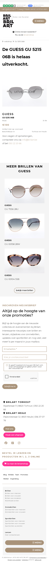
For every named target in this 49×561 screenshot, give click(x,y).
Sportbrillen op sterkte (13, 526)
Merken (6, 479)
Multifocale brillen (12, 501)
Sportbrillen (10, 518)
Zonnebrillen (10, 507)
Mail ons (9, 429)
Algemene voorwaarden (38, 557)
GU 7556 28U (11, 209)
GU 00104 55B (12, 279)
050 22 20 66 (15, 143)
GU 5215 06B (19, 41)
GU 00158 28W (12, 244)
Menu (40, 21)
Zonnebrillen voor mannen (15, 509)
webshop (8, 41)
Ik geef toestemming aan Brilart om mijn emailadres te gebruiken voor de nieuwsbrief (26, 366)
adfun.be (38, 560)
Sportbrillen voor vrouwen (15, 523)
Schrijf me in (9, 386)
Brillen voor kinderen (13, 498)
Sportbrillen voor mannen (15, 521)
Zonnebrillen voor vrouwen (15, 512)
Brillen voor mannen (13, 493)
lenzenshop (29, 35)
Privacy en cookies (14, 560)
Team (17, 475)
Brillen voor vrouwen (13, 496)
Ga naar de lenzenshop (17, 464)
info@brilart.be (29, 140)
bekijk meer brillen (24, 290)
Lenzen (8, 532)
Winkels (11, 475)
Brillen (8, 491)
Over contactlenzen (12, 535)
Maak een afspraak (14, 435)
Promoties (24, 475)
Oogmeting (14, 479)
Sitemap (25, 560)
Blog (5, 475)
